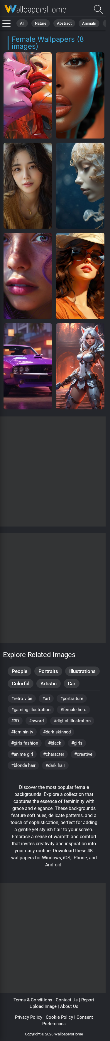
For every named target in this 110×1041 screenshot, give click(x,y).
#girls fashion (24, 743)
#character (53, 754)
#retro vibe (21, 698)
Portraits (48, 671)
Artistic (48, 683)
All (22, 23)
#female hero (73, 709)
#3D (15, 720)
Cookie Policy (59, 1017)
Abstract (64, 23)
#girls (76, 743)
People (19, 671)
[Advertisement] (55, 471)
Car (71, 683)
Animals (89, 23)
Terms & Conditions (32, 1000)
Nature (40, 23)
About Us (69, 1006)
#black (54, 743)
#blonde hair (23, 765)
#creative (83, 754)
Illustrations (82, 671)
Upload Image (43, 1006)
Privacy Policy (28, 1017)
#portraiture (71, 698)
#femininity (22, 732)
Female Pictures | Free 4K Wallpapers (35, 9)
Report (87, 1000)
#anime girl (22, 754)
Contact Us (67, 1000)
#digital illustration (72, 720)
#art (46, 698)
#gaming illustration (30, 709)
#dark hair (55, 765)
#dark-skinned (57, 732)
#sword (36, 720)
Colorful (20, 683)
